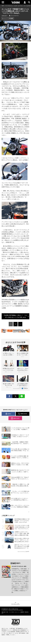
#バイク (4, 18)
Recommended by (17, 388)
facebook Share (9, 396)
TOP (3, 5)
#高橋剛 (11, 18)
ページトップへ (15, 604)
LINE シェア (22, 396)
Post (15, 396)
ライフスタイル (9, 5)
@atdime (9, 413)
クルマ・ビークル (18, 5)
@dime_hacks (16, 418)
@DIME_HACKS (23, 413)
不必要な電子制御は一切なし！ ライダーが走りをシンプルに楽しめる (15, 316)
